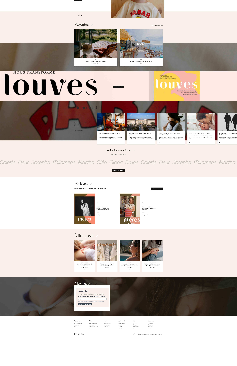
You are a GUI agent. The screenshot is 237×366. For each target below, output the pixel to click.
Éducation (135, 350)
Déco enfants (91, 350)
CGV (162, 359)
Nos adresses (77, 346)
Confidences (120, 350)
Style (90, 346)
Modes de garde (136, 351)
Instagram (151, 350)
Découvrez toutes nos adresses (156, 50)
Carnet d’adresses (107, 348)
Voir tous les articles (78, 155)
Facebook (151, 348)
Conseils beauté (107, 350)
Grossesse (120, 353)
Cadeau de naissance (93, 348)
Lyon (75, 351)
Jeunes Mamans (121, 348)
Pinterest (151, 351)
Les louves (79, 359)
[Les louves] (92, 2)
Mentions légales (145, 359)
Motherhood (121, 346)
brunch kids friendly (78, 350)
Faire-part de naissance (93, 351)
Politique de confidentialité (155, 359)
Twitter (150, 353)
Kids (134, 346)
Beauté (105, 346)
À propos (139, 359)
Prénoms (120, 351)
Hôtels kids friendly (78, 348)
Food (134, 353)
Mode (90, 353)
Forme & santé (106, 351)
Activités (134, 348)
